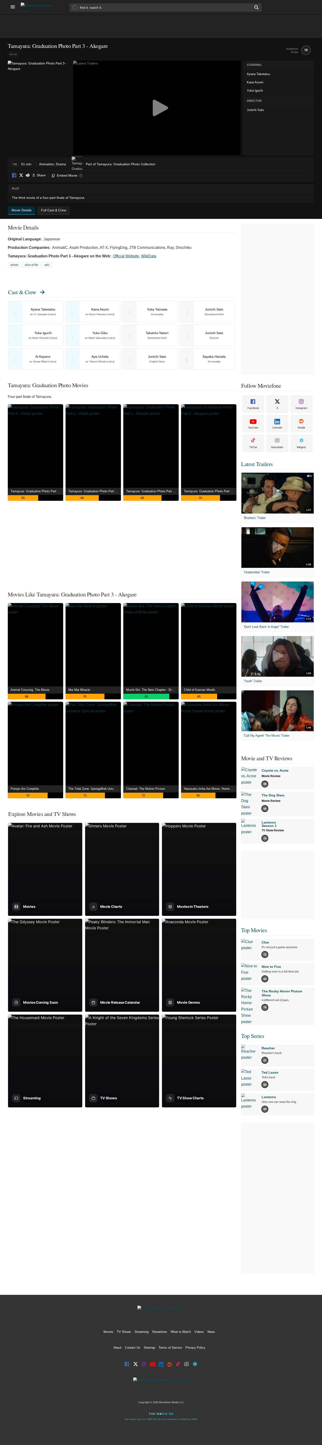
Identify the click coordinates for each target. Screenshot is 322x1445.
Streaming (142, 1332)
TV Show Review (273, 830)
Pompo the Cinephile (25, 788)
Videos (199, 1332)
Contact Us (132, 1347)
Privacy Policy (195, 1347)
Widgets (301, 447)
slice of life (31, 265)
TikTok (253, 447)
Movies (108, 1332)
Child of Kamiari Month (199, 690)
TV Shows (124, 1332)
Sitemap (149, 1347)
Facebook (14, 175)
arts (47, 265)
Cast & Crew (22, 292)
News (211, 1332)
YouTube (253, 427)
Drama (61, 164)
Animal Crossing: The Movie (30, 690)
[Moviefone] (38, 7)
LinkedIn (277, 427)
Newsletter (277, 447)
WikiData (148, 256)
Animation (46, 164)
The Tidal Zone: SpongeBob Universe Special (94, 788)
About (117, 1347)
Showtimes (159, 1332)
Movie (13, 54)
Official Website (126, 256)
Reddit (28, 175)
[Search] (256, 7)
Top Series (252, 1036)
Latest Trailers (257, 464)
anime (14, 265)
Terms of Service (170, 1347)
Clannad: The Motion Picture (145, 788)
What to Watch (181, 1332)
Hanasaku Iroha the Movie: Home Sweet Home (210, 788)
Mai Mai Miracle (79, 690)
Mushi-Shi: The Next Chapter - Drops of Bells (152, 690)
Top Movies (254, 930)
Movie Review (271, 776)
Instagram (301, 408)
